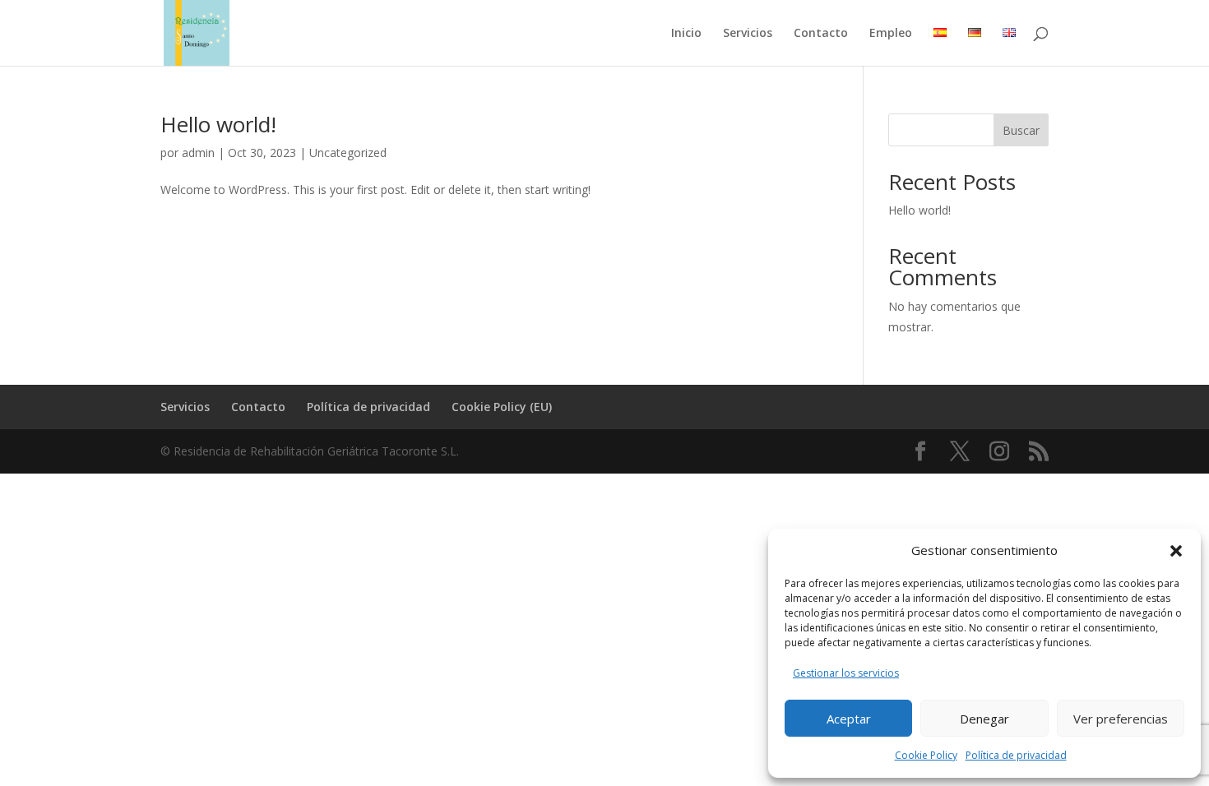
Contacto (821, 33)
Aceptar (849, 718)
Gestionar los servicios (846, 673)
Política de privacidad (1016, 755)
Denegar (984, 718)
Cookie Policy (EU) (502, 406)
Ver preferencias (1120, 718)
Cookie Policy (926, 755)
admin (198, 152)
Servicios (747, 33)
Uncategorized (348, 152)
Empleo (890, 33)
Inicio (686, 33)
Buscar (1021, 130)
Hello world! (218, 124)
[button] (1176, 551)
